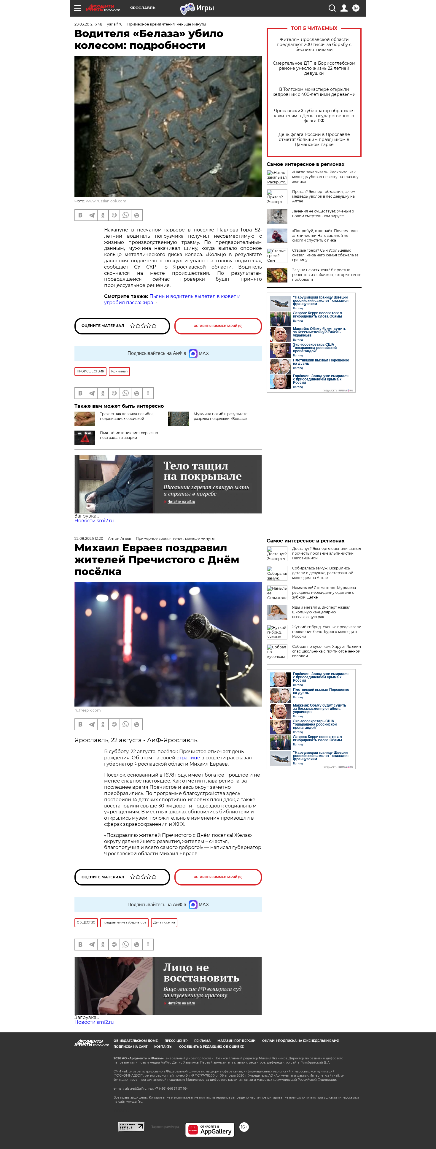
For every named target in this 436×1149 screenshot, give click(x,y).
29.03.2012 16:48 (88, 24)
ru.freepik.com (87, 710)
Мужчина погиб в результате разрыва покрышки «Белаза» (220, 416)
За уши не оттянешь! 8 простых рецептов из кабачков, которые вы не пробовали (326, 275)
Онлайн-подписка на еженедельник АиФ (300, 1041)
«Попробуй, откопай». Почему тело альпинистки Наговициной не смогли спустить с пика (325, 235)
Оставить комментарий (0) (218, 326)
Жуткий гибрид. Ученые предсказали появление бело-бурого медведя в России (326, 632)
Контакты (163, 1047)
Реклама (202, 1041)
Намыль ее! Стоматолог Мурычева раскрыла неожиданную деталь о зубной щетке (324, 592)
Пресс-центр (176, 1041)
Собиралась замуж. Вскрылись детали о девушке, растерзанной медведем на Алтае (322, 573)
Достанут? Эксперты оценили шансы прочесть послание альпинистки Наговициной (326, 553)
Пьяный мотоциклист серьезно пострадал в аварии (129, 435)
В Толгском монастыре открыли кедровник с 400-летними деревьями (314, 92)
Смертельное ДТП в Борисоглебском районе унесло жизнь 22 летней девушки (314, 68)
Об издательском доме (136, 1041)
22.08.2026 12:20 (88, 538)
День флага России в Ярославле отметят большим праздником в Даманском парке (314, 139)
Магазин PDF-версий (236, 1041)
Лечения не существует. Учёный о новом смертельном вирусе (323, 213)
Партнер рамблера (165, 1127)
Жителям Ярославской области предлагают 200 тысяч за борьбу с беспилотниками (314, 44)
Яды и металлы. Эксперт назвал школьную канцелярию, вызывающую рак (321, 612)
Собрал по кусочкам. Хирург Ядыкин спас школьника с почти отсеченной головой (326, 651)
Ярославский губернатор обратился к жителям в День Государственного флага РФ (314, 115)
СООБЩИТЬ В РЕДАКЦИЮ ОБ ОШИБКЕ (211, 1047)
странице (188, 758)
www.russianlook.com (106, 201)
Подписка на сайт (130, 1047)
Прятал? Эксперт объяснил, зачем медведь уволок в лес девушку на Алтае (323, 196)
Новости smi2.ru (94, 520)
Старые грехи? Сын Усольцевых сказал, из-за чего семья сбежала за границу (325, 255)
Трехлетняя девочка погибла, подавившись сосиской (127, 416)
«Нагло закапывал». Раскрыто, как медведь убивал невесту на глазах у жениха (325, 177)
